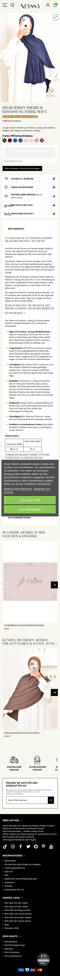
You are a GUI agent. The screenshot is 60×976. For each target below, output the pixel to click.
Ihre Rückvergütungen (14, 945)
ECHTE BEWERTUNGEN (19, 517)
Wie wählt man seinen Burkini (18, 913)
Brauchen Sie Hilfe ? (23, 213)
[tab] (30, 229)
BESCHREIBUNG (16, 228)
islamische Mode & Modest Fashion (38, 825)
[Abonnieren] (51, 800)
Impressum (9, 882)
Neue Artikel (10, 860)
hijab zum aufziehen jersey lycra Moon (21, 732)
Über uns (8, 871)
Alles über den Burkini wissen (18, 917)
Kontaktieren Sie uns (14, 889)
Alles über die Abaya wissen (17, 910)
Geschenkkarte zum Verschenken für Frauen (24, 624)
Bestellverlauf (10, 941)
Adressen (8, 948)
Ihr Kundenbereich (13, 956)
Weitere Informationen (18, 488)
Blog (6, 924)
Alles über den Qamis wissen (17, 921)
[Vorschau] (30, 621)
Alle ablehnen (30, 509)
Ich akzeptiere (30, 500)
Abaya (31, 834)
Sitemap (8, 886)
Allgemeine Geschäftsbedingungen (20, 878)
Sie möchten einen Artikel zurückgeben (22, 864)
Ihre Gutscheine (11, 952)
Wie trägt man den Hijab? (16, 903)
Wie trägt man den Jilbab (16, 906)
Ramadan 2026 (11, 928)
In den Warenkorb (30, 151)
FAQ (6, 875)
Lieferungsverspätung (14, 868)
